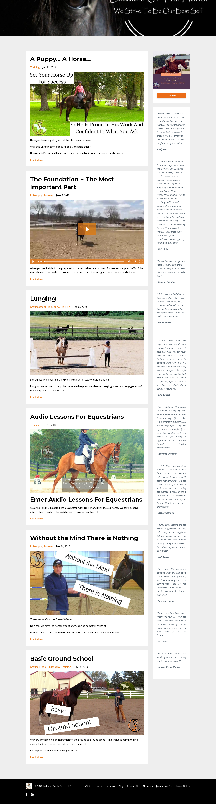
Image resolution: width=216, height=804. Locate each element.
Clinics (88, 786)
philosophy (36, 195)
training (35, 67)
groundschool (38, 306)
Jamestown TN (164, 786)
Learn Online (183, 786)
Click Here (171, 95)
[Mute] (129, 261)
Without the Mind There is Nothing (84, 538)
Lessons (110, 786)
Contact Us (133, 786)
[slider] (85, 261)
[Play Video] (33, 261)
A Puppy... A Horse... (60, 59)
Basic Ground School (61, 658)
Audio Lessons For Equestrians (77, 416)
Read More (36, 160)
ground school (38, 666)
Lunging (43, 298)
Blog (121, 786)
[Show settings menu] (135, 261)
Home (99, 786)
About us (148, 786)
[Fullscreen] (141, 261)
